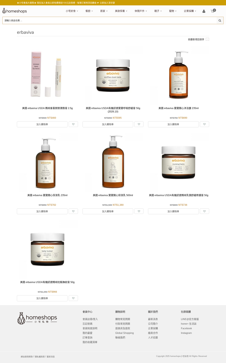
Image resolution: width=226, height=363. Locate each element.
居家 (102, 11)
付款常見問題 (122, 323)
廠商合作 (153, 333)
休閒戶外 (140, 11)
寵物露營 (173, 27)
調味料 (96, 27)
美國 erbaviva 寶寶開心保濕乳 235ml (47, 195)
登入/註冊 (203, 11)
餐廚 (87, 11)
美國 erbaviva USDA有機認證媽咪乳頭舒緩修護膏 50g (178, 195)
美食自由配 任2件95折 (74, 27)
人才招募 (153, 337)
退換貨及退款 (122, 328)
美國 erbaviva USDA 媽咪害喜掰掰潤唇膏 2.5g (47, 108)
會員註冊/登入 (90, 319)
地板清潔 (135, 27)
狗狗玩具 (204, 27)
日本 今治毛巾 (107, 27)
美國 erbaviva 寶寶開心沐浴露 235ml (179, 108)
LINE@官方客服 (190, 319)
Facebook (186, 328)
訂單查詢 (87, 337)
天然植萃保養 (121, 27)
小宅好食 (71, 11)
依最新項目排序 (196, 39)
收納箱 (164, 27)
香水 (147, 27)
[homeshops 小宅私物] (14, 10)
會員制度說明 (90, 328)
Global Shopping (124, 333)
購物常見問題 (122, 319)
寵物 (171, 11)
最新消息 (153, 319)
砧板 (117, 27)
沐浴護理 (189, 27)
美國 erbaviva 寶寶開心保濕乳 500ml (113, 195)
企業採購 (189, 11)
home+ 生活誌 (188, 323)
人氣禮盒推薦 (92, 27)
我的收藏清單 (90, 342)
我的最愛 (87, 333)
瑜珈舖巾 (200, 27)
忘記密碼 (87, 323)
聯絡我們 (120, 337)
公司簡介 (153, 323)
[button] (73, 124)
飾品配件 (169, 27)
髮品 (178, 27)
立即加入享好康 (107, 2)
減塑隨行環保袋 (142, 27)
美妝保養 (120, 11)
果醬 (126, 27)
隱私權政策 (40, 356)
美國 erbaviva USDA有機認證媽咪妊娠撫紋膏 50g (47, 282)
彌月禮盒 (158, 27)
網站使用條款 (27, 356)
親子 (156, 11)
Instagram (186, 333)
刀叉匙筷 (151, 27)
